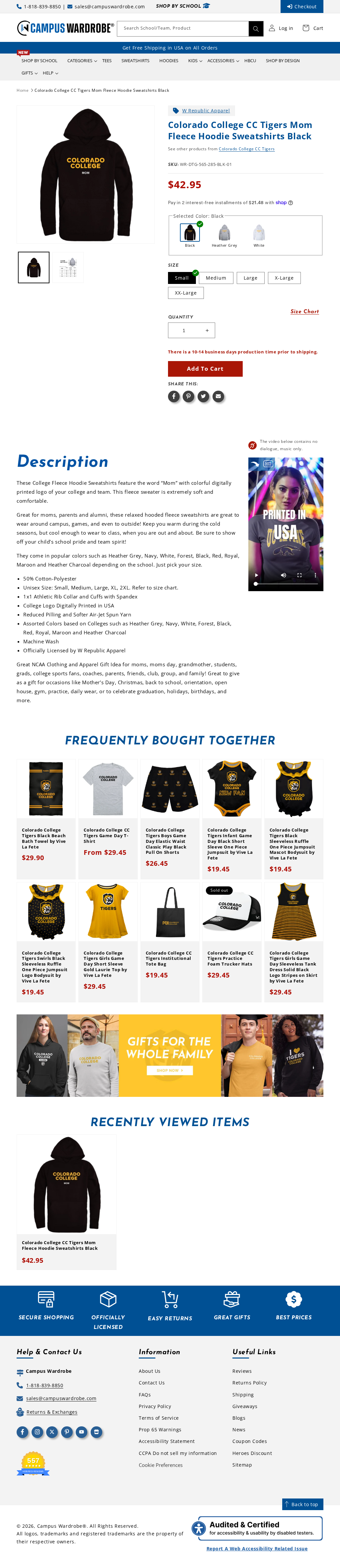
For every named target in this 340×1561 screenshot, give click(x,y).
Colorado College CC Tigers (247, 149)
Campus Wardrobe (60, 1526)
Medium (216, 278)
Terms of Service (159, 1418)
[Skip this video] (255, 464)
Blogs (238, 1418)
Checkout (306, 6)
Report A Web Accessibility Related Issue (257, 1548)
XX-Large (186, 293)
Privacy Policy (155, 1406)
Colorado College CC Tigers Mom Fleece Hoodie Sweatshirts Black (102, 90)
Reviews (242, 1371)
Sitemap (242, 1465)
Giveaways (244, 1406)
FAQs (145, 1394)
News (238, 1429)
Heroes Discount (252, 1453)
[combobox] (190, 28)
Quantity (180, 317)
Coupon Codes (249, 1441)
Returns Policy (249, 1382)
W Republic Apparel (206, 110)
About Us (150, 1371)
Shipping (243, 1394)
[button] (79, 61)
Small (182, 278)
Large (251, 278)
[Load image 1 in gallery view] (33, 267)
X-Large (284, 278)
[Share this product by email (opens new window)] (218, 396)
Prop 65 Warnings (160, 1429)
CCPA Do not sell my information (178, 1453)
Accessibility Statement (167, 1441)
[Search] (256, 28)
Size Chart (305, 312)
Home (23, 90)
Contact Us (152, 1382)
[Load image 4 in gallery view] (67, 267)
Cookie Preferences (161, 1465)
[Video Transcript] (268, 464)
